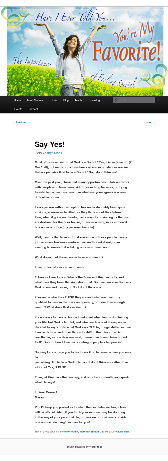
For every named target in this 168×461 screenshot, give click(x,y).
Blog (66, 100)
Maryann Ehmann (90, 431)
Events (18, 109)
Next (151, 122)
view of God (69, 431)
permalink (123, 431)
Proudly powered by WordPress (84, 446)
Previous (19, 122)
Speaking (94, 100)
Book (54, 100)
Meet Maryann (35, 100)
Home (17, 100)
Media (78, 100)
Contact (33, 109)
